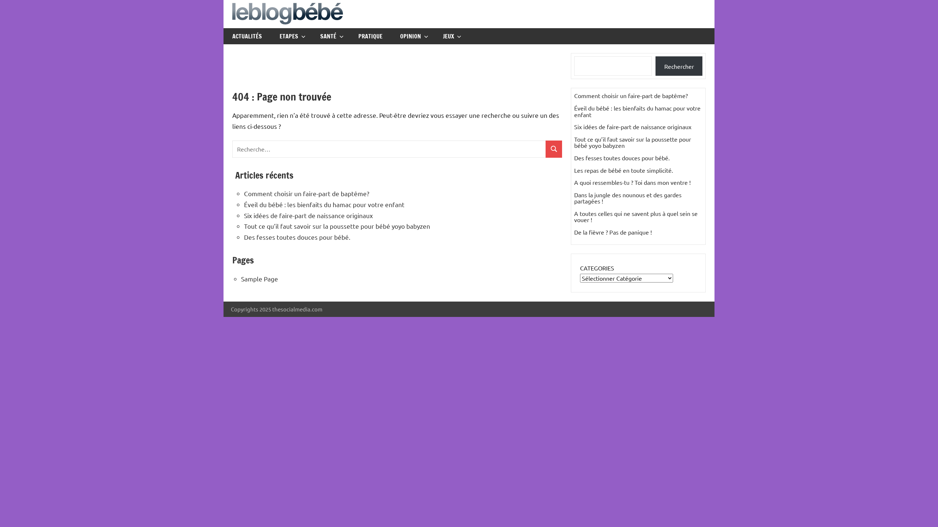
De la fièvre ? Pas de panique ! (613, 232)
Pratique (370, 36)
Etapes (289, 36)
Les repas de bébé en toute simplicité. (623, 170)
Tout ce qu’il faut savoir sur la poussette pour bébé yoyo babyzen (337, 226)
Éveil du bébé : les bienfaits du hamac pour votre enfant (324, 204)
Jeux (448, 36)
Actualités (247, 36)
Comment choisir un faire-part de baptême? (306, 193)
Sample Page (259, 279)
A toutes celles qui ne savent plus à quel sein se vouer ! (636, 217)
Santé (328, 36)
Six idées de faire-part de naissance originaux (308, 215)
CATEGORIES (597, 268)
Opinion (410, 36)
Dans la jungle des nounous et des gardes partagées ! (628, 198)
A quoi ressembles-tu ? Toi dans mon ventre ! (632, 182)
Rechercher (679, 66)
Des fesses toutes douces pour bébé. (297, 237)
